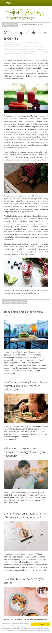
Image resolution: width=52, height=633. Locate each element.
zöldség (29, 53)
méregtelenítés (9, 51)
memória (41, 49)
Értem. (41, 624)
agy (22, 47)
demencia (17, 49)
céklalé (11, 49)
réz (19, 51)
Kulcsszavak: (8, 47)
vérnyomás (16, 53)
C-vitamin (41, 47)
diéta (22, 49)
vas (46, 51)
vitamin (23, 53)
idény (32, 49)
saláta (25, 51)
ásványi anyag (29, 47)
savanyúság (32, 51)
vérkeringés (8, 53)
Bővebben (46, 630)
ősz (16, 51)
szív (38, 51)
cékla (6, 49)
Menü (9, 3)
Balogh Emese (33, 42)
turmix (42, 51)
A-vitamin (16, 47)
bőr (35, 47)
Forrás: (6, 44)
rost (22, 51)
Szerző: (25, 42)
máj (36, 49)
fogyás (27, 49)
